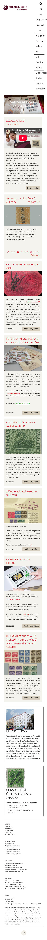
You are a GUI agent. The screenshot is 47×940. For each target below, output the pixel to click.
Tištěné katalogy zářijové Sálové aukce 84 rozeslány (22, 341)
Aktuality (40, 36)
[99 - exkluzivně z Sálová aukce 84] (22, 216)
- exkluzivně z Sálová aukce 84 (20, 200)
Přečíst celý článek (31, 328)
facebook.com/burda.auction (19, 869)
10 (37, 252)
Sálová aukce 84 (39, 46)
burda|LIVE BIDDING (13, 393)
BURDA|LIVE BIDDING (13, 599)
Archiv (39, 78)
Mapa (12, 834)
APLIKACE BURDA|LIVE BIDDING (18, 561)
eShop (39, 68)
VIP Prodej (39, 59)
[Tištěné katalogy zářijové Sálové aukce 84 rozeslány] (23, 358)
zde (31, 545)
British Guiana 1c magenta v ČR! (22, 266)
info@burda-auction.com (16, 863)
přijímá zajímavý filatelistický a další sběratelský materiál (22, 921)
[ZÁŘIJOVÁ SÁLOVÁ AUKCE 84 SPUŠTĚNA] (23, 510)
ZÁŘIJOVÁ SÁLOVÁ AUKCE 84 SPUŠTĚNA (21, 493)
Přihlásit (40, 25)
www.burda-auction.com (15, 867)
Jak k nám (7, 834)
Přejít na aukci (33, 188)
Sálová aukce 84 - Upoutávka (16, 122)
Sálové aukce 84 (33, 302)
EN (40, 30)
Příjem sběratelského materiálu (14, 871)
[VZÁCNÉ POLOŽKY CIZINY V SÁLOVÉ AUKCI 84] (23, 441)
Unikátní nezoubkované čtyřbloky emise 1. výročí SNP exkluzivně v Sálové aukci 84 (21, 641)
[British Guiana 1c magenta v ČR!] (23, 283)
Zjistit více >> (35, 255)
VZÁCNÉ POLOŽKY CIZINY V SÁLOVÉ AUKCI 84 (21, 424)
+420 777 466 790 (12, 865)
